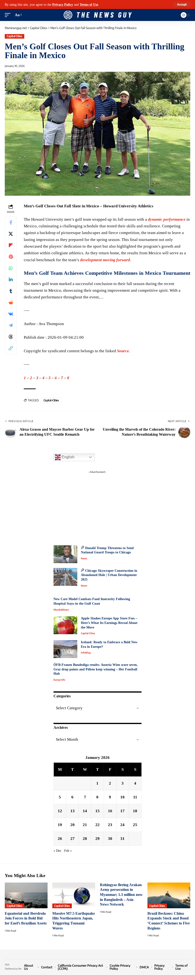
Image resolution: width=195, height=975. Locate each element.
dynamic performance (166, 219)
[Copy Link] (10, 348)
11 (135, 797)
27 (72, 838)
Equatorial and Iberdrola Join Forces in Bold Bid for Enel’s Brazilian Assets (26, 918)
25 (135, 824)
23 (110, 824)
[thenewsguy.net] (97, 15)
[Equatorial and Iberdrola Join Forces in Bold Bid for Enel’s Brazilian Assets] (26, 895)
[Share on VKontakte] (10, 314)
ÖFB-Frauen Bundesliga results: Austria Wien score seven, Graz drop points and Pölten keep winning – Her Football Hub (96, 669)
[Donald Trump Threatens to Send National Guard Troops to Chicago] (65, 554)
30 (110, 838)
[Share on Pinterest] (10, 256)
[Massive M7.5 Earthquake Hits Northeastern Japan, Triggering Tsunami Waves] (73, 895)
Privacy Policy (62, 4)
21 (85, 824)
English (67, 457)
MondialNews (61, 609)
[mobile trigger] (9, 15)
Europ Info (59, 679)
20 (72, 824)
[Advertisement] (97, 505)
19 (60, 824)
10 (122, 797)
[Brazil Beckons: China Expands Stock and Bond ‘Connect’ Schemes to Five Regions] (168, 895)
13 (72, 811)
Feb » (68, 850)
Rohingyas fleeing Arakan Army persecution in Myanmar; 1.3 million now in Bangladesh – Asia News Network (121, 895)
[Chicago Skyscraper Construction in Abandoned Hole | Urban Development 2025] (65, 577)
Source (123, 351)
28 (85, 838)
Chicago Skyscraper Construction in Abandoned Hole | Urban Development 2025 (109, 575)
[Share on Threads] (10, 336)
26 (60, 838)
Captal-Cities (51, 400)
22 (97, 824)
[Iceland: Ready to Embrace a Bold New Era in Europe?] (65, 649)
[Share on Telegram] (10, 325)
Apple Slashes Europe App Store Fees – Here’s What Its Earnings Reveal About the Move (109, 623)
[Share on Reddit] (10, 302)
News (84, 558)
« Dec (57, 850)
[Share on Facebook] (10, 222)
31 (122, 838)
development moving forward (105, 260)
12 (60, 811)
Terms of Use (89, 4)
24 (122, 824)
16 (110, 811)
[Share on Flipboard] (10, 245)
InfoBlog (86, 652)
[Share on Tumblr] (10, 291)
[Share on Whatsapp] (10, 268)
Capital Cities (14, 36)
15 (97, 811)
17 (122, 811)
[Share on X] (10, 234)
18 (135, 811)
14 (85, 811)
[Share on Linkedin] (10, 279)
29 (97, 838)
